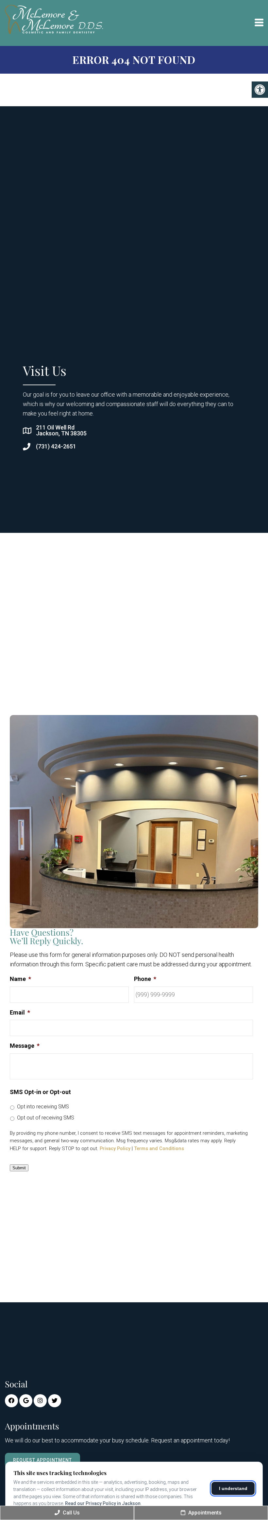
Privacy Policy (115, 1148)
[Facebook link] (11, 1400)
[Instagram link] (40, 1400)
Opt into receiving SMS (43, 1106)
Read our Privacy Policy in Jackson (103, 1503)
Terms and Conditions (159, 1148)
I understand (233, 1488)
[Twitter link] (54, 1400)
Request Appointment (42, 1460)
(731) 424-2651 (56, 446)
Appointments (204, 1513)
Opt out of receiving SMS (45, 1118)
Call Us (70, 1513)
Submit (19, 1167)
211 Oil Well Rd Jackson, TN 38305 (61, 430)
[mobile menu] (259, 22)
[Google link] (25, 1400)
